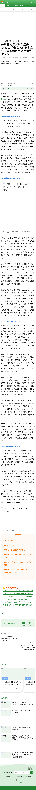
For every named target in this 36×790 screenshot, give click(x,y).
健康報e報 (9, 772)
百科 (27, 6)
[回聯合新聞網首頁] (2, 2)
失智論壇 (15, 6)
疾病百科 (26, 780)
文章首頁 (14, 783)
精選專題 (19, 780)
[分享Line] (13, 9)
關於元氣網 (5, 780)
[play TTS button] (8, 89)
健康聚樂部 (13, 780)
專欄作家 (21, 783)
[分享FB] (4, 9)
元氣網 (6, 41)
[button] (33, 5)
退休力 (32, 780)
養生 (8, 6)
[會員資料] (31, 2)
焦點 (2, 6)
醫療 (21, 6)
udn (2, 41)
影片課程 (5, 678)
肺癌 (3, 99)
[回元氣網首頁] (6, 2)
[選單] (34, 2)
